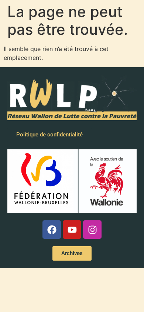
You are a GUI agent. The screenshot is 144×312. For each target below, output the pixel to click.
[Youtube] (72, 229)
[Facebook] (51, 229)
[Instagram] (92, 229)
